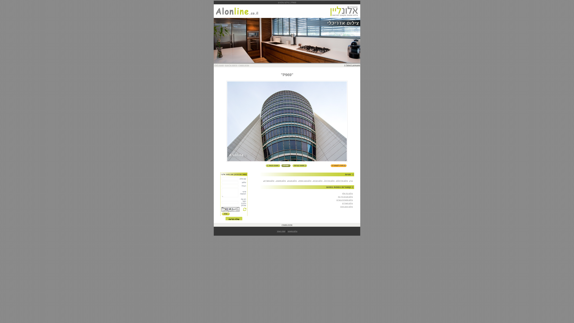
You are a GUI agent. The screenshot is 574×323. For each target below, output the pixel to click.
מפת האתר (281, 231)
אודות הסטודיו (243, 65)
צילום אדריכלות (342, 181)
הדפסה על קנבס (231, 65)
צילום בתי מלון (347, 193)
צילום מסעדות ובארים (344, 200)
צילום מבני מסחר (305, 181)
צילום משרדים (269, 181)
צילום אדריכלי (329, 181)
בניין (351, 181)
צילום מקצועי (281, 181)
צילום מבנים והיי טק (345, 197)
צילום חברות (317, 181)
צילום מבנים (292, 181)
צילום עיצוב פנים (346, 207)
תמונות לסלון (219, 65)
